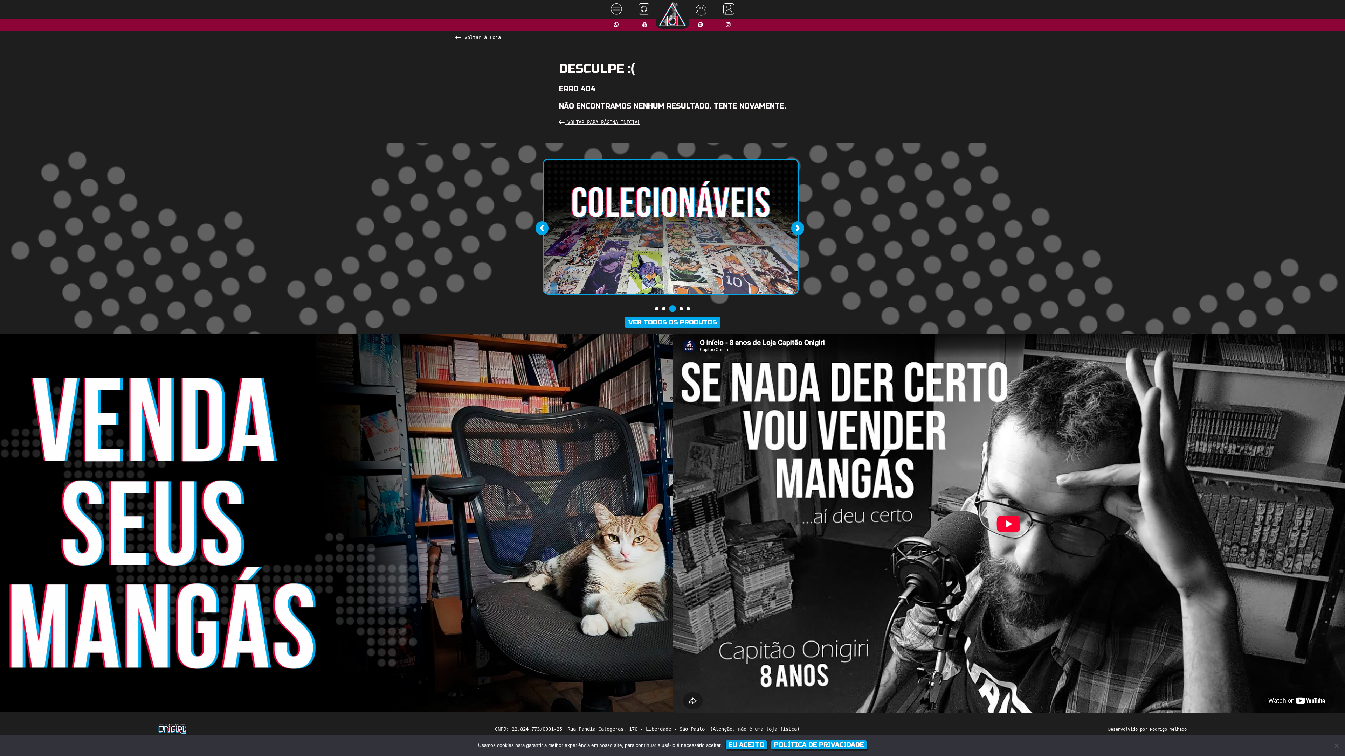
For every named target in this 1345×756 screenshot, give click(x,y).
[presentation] (542, 228)
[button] (656, 308)
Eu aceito (746, 745)
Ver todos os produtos (672, 322)
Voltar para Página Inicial (602, 122)
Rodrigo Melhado (1168, 729)
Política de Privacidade (819, 745)
